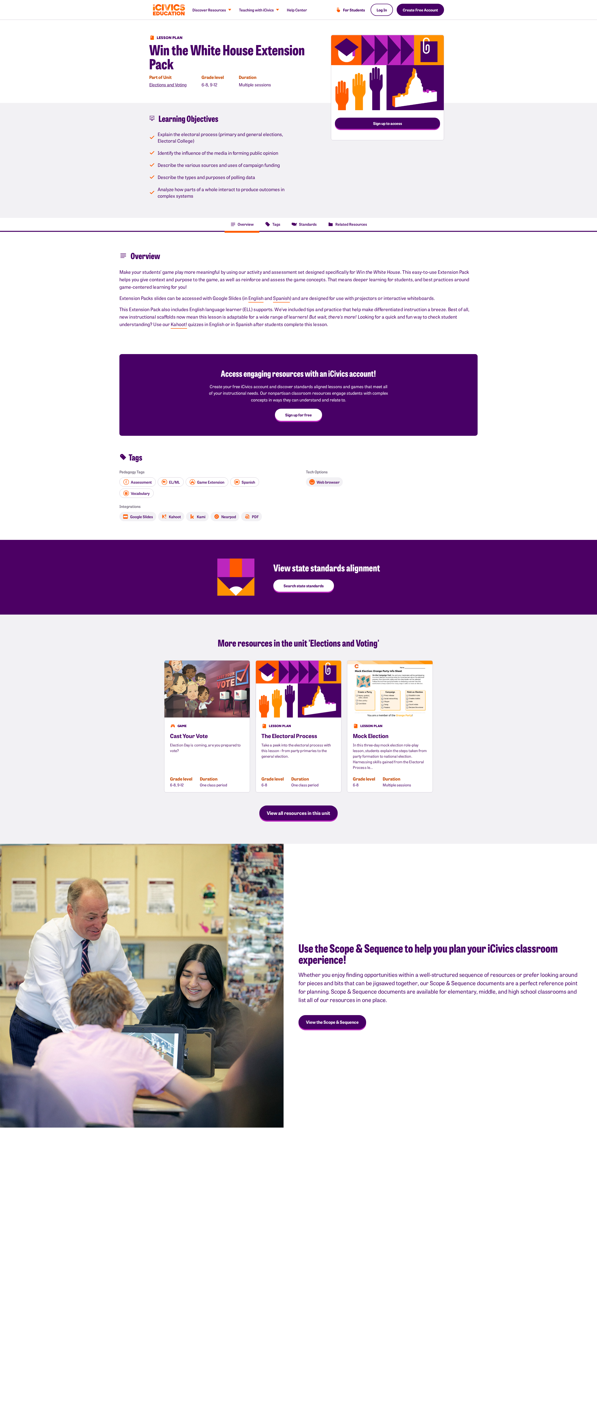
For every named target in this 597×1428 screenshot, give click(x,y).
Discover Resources (209, 9)
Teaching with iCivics (256, 9)
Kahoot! (179, 324)
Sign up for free (298, 414)
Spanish (281, 298)
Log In (382, 9)
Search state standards (304, 585)
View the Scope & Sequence (332, 1022)
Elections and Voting (168, 85)
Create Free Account (420, 9)
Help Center (297, 9)
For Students (354, 9)
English (256, 298)
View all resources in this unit (298, 812)
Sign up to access (387, 123)
